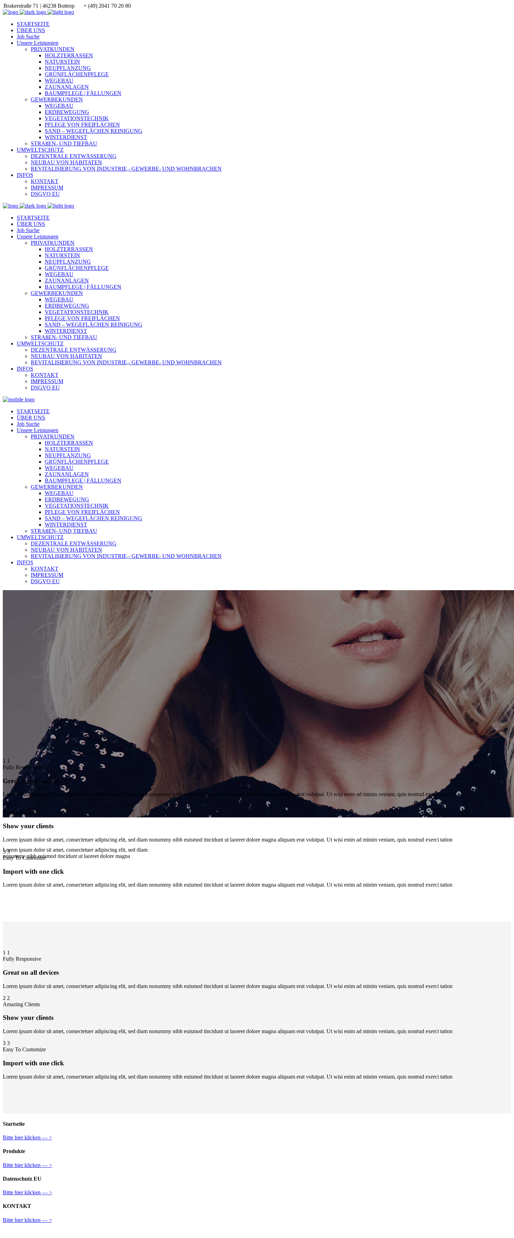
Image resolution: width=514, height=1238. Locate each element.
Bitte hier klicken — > (27, 1137)
